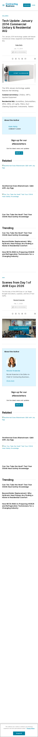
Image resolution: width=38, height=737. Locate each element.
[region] (19, 730)
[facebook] (13, 59)
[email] (25, 59)
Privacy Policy (31, 728)
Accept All (19, 733)
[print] (35, 59)
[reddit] (22, 59)
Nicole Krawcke (19, 300)
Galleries (5, 16)
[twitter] (19, 59)
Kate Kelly (18, 45)
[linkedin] (16, 59)
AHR (3, 277)
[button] (3, 5)
